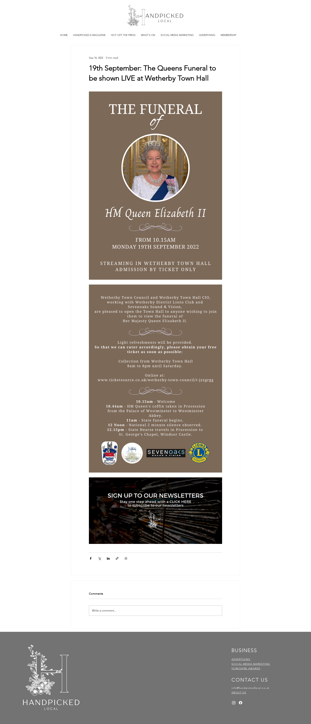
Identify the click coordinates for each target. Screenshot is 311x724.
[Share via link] (117, 558)
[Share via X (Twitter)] (99, 558)
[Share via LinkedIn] (108, 558)
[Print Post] (126, 558)
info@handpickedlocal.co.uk (250, 687)
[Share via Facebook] (90, 558)
